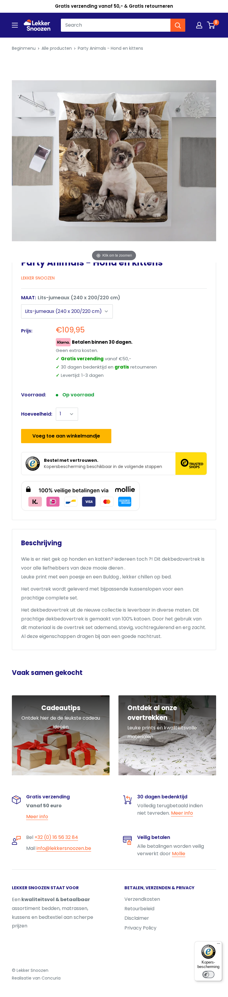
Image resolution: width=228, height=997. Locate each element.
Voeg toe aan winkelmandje (66, 435)
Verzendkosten (142, 899)
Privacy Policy (140, 927)
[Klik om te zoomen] (114, 160)
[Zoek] (177, 25)
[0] (211, 25)
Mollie (178, 853)
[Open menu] (15, 25)
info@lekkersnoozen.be (64, 848)
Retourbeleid (139, 908)
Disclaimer (136, 918)
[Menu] (218, 944)
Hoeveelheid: (36, 414)
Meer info (37, 816)
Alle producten (57, 48)
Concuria (51, 978)
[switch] (208, 974)
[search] (115, 25)
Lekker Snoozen (38, 278)
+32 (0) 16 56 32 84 (56, 837)
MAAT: (70, 297)
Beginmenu (24, 48)
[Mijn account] (199, 25)
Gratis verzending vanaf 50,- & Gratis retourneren (114, 6)
